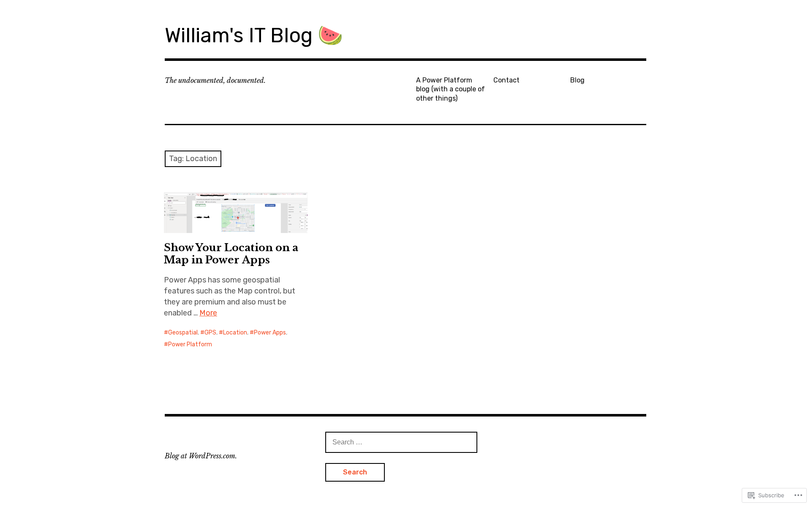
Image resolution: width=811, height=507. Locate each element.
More (208, 313)
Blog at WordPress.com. (201, 456)
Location (235, 332)
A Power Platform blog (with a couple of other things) (450, 89)
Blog (577, 80)
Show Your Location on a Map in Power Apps (231, 253)
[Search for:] (401, 442)
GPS (210, 332)
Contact (506, 80)
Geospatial (183, 332)
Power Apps (270, 332)
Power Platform (190, 344)
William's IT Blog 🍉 (254, 35)
